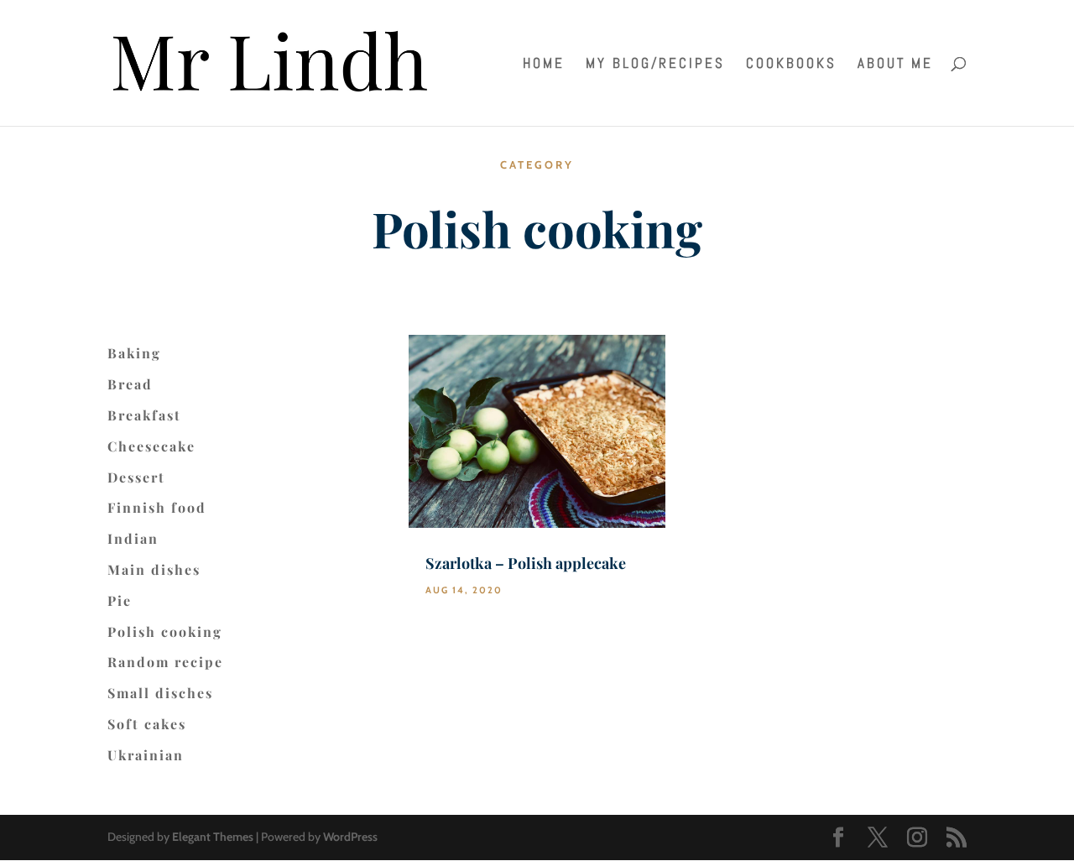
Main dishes (154, 569)
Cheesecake (151, 446)
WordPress (350, 836)
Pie (119, 600)
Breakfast (144, 415)
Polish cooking (164, 632)
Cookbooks (791, 64)
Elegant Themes (212, 836)
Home (544, 64)
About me (895, 64)
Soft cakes (146, 724)
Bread (130, 384)
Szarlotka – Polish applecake (525, 563)
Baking (134, 353)
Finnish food (156, 507)
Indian (133, 538)
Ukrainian (145, 755)
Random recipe (165, 662)
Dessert (136, 477)
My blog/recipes (655, 64)
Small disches (160, 693)
